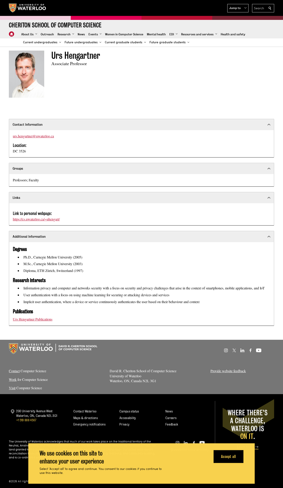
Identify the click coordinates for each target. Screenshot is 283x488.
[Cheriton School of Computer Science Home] (11, 34)
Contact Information (27, 124)
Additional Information (29, 236)
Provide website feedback (228, 370)
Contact (14, 370)
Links (16, 197)
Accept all (228, 456)
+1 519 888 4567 (26, 420)
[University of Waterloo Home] (27, 8)
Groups (18, 168)
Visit (12, 387)
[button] (238, 8)
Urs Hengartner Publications (32, 319)
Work (13, 379)
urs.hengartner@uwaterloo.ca (33, 136)
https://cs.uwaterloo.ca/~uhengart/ (36, 219)
